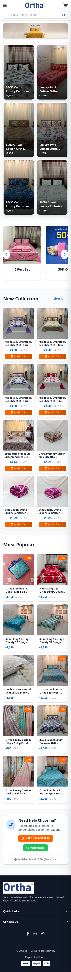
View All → (60, 298)
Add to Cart (20, 356)
